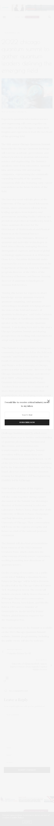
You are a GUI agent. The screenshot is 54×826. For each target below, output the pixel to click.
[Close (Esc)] (49, 401)
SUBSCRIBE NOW (27, 422)
